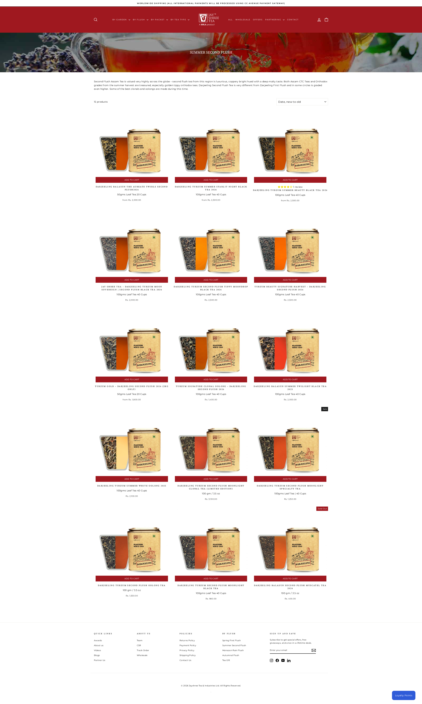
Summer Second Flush (234, 645)
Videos (97, 650)
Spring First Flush (231, 640)
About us (99, 645)
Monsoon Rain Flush (233, 650)
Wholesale (242, 19)
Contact (293, 19)
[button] (285, 186)
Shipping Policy (188, 655)
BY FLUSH (139, 19)
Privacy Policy (187, 650)
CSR (139, 645)
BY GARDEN (120, 19)
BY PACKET (158, 19)
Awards (98, 640)
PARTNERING (273, 19)
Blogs (97, 655)
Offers (258, 19)
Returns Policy (187, 640)
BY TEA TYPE (179, 19)
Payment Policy (188, 645)
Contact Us (185, 660)
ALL (230, 19)
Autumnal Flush (230, 655)
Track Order (143, 650)
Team (139, 640)
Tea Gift (226, 660)
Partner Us (99, 660)
